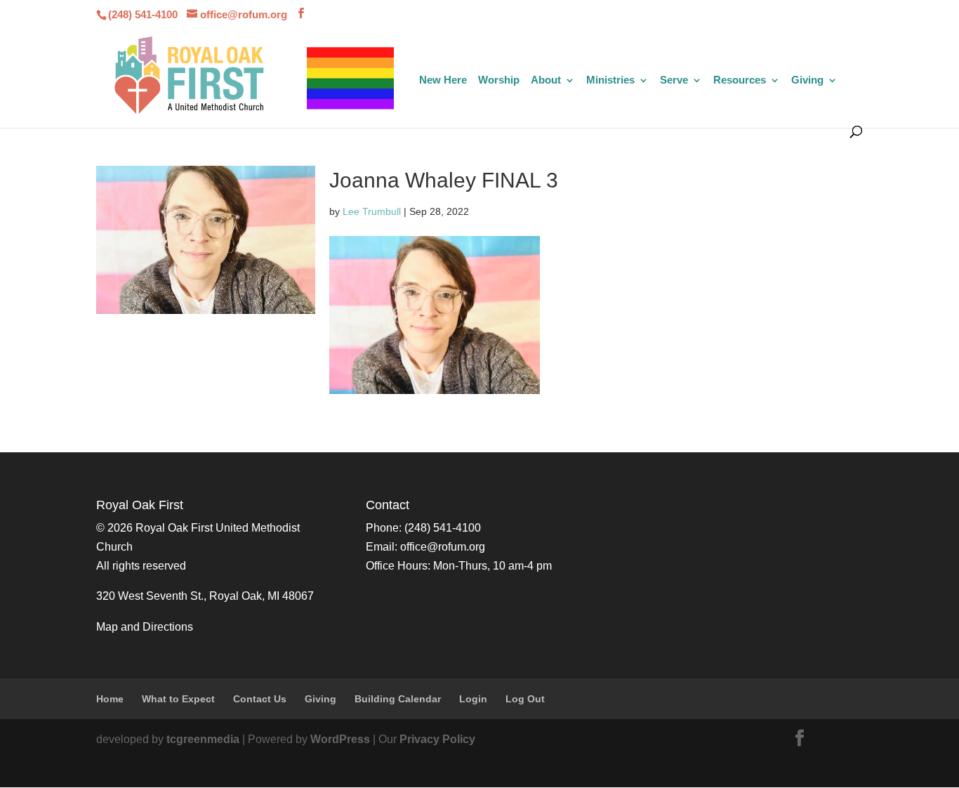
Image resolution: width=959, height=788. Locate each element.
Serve (674, 80)
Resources (739, 80)
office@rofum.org (442, 547)
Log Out (525, 698)
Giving (807, 80)
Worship (499, 80)
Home (110, 698)
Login (473, 698)
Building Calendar (398, 698)
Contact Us (259, 698)
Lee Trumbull (372, 211)
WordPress (340, 739)
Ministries (610, 80)
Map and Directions (144, 627)
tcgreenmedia (202, 739)
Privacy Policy (437, 739)
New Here (443, 80)
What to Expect (178, 698)
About (546, 80)
